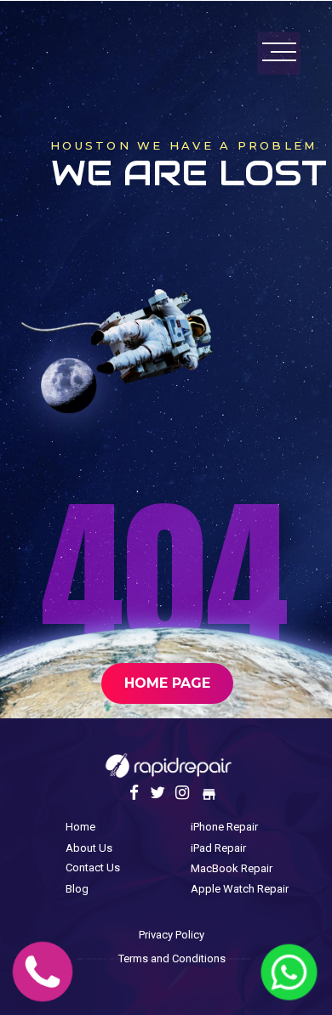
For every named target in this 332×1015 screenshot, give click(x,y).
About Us (89, 848)
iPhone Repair (224, 826)
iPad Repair (218, 848)
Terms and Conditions (172, 958)
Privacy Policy (171, 934)
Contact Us (93, 867)
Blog (77, 888)
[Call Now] (42, 993)
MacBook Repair (231, 868)
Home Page (167, 683)
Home (80, 826)
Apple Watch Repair (240, 888)
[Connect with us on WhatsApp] (289, 993)
